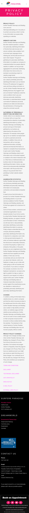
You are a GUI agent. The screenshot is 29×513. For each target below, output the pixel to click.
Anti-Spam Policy (9, 377)
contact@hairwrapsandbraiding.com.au (13, 466)
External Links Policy (10, 390)
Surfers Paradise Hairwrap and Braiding (16, 511)
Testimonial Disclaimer (11, 373)
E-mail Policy (7, 386)
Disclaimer (7, 369)
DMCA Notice (7, 382)
